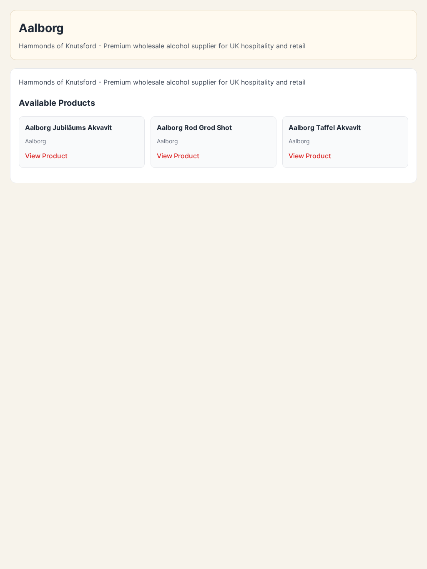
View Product (46, 156)
